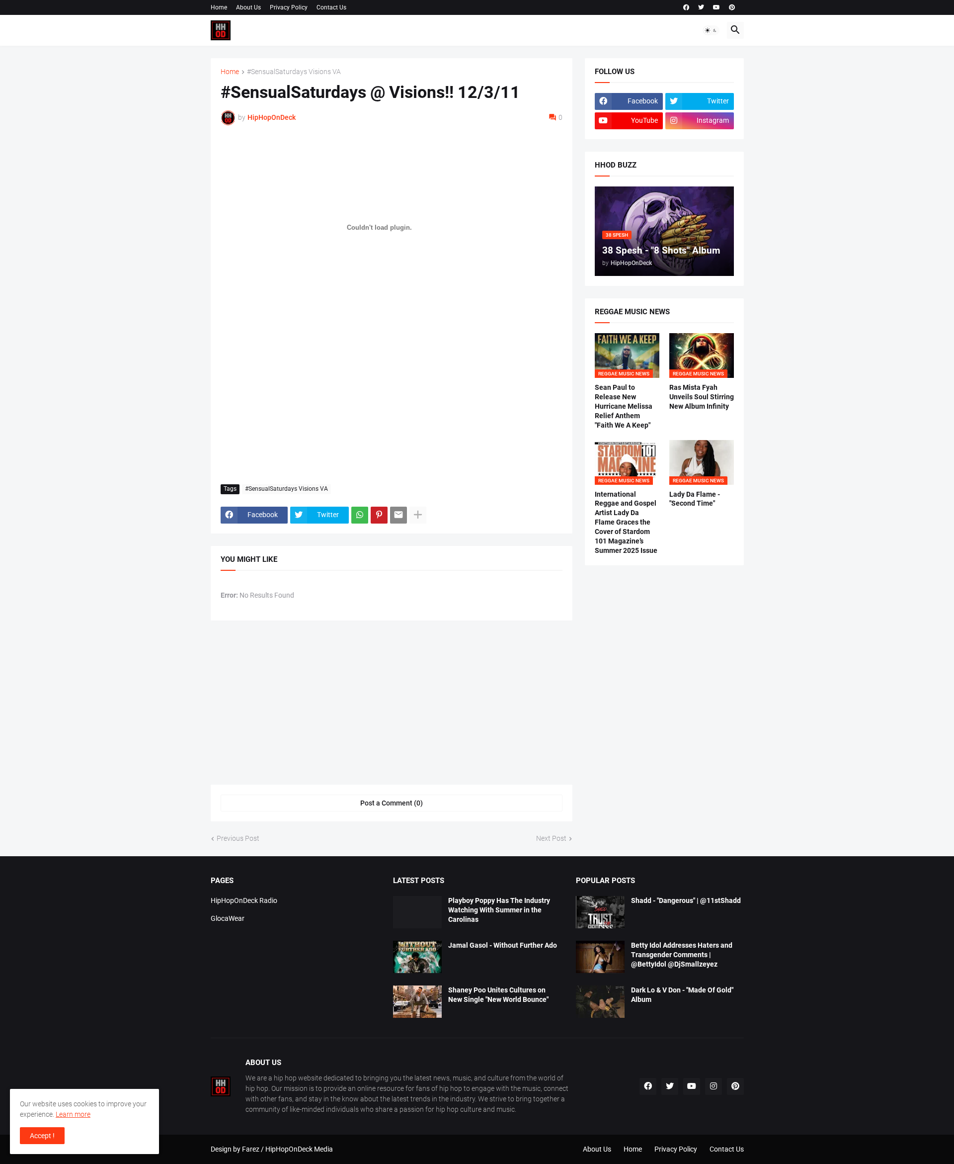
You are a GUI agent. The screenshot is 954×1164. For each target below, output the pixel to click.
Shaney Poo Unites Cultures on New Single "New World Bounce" (498, 994)
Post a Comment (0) (391, 803)
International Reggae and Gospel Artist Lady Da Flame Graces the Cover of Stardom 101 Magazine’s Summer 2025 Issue (626, 522)
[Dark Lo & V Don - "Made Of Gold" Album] (600, 1001)
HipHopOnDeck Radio (244, 900)
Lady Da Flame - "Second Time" (694, 499)
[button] (711, 30)
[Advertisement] (391, 402)
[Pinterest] (379, 515)
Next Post (551, 838)
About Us (248, 7)
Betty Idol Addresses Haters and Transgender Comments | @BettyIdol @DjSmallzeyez (681, 954)
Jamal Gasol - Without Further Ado (502, 945)
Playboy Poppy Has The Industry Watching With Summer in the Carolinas (499, 909)
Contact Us (331, 7)
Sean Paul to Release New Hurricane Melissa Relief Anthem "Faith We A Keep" (623, 406)
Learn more (73, 1114)
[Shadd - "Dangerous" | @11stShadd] (600, 912)
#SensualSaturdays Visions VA (294, 72)
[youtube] (716, 7)
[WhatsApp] (359, 515)
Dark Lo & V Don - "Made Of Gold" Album (682, 994)
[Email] (398, 515)
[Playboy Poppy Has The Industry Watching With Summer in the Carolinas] (417, 912)
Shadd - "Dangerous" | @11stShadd (686, 900)
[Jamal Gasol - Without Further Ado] (417, 957)
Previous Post (238, 838)
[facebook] (686, 7)
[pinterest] (732, 7)
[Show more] (417, 515)
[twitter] (701, 7)
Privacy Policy (289, 7)
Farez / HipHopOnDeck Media (287, 1149)
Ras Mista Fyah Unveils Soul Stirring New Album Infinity (701, 396)
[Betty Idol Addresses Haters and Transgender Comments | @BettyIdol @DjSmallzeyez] (600, 957)
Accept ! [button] (42, 1136)
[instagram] (713, 1086)
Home (219, 7)
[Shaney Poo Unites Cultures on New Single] (417, 1001)
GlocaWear (227, 918)
